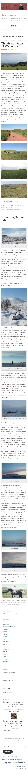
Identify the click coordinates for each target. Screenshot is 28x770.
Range (7, 207)
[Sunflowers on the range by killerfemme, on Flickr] (14, 178)
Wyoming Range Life (12, 219)
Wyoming (10, 209)
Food (4, 634)
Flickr (16, 201)
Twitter (5, 669)
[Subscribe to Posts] (3, 688)
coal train (3, 602)
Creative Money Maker (8, 626)
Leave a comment (18, 209)
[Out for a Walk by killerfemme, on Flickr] (14, 140)
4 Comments (17, 604)
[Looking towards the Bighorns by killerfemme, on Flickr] (14, 69)
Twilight (24, 602)
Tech (4, 654)
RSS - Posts (7, 688)
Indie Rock (5, 641)
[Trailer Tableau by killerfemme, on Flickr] (14, 159)
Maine (4, 646)
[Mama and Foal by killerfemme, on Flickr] (14, 197)
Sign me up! (8, 751)
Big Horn (15, 205)
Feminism (5, 631)
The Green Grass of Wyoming (12, 45)
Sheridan (11, 207)
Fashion (5, 629)
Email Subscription (8, 736)
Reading (5, 651)
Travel (7, 205)
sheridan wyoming (18, 207)
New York (5, 649)
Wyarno (6, 209)
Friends (4, 639)
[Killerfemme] (14, 6)
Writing (5, 661)
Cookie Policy (9, 763)
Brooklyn (5, 624)
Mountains (11, 602)
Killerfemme (9, 15)
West (2, 209)
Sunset (20, 602)
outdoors (3, 207)
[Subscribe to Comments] (3, 692)
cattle (24, 600)
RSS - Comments (8, 692)
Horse (7, 602)
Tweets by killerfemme (9, 672)
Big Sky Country (21, 205)
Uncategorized (6, 659)
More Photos (6, 730)
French (4, 636)
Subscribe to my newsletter (10, 614)
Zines (4, 664)
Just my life (8, 600)
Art (3, 621)
